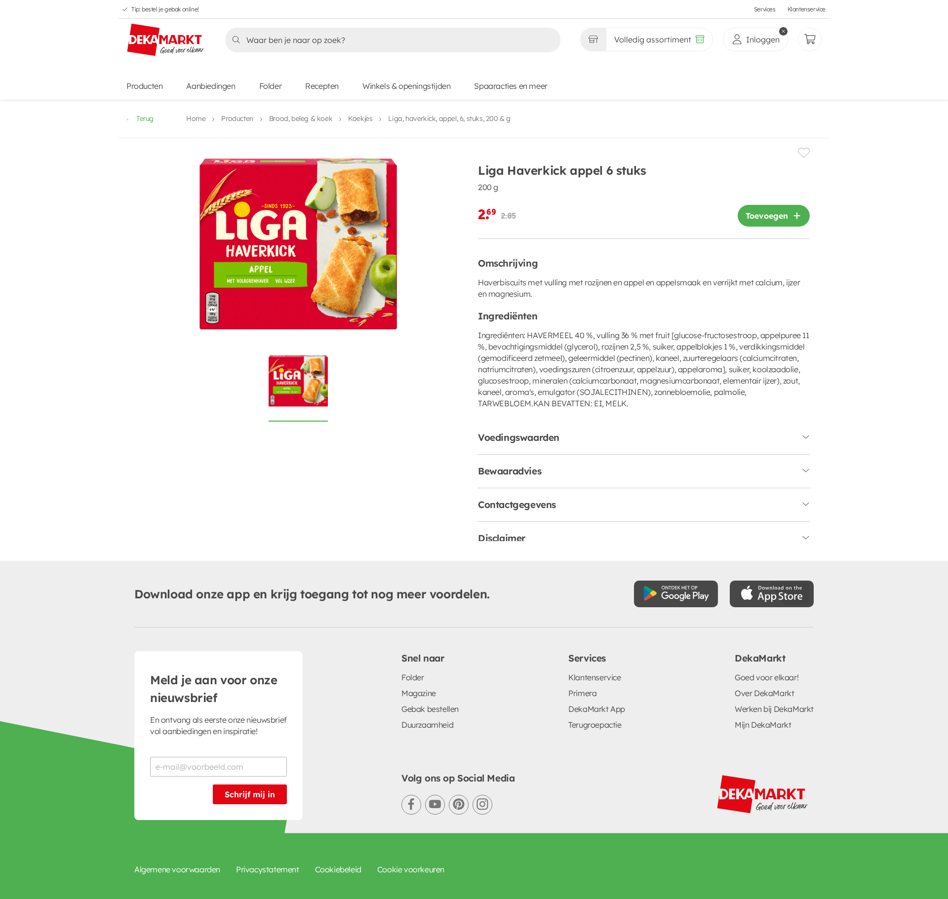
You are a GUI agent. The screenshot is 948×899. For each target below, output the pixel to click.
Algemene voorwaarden (177, 869)
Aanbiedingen (210, 86)
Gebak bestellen (430, 709)
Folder (270, 86)
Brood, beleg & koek (300, 118)
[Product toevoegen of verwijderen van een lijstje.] (804, 152)
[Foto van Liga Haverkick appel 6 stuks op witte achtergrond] (298, 387)
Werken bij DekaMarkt (774, 709)
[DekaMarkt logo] (165, 40)
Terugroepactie (594, 725)
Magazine (418, 693)
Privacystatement (267, 869)
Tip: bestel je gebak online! (165, 9)
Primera (582, 693)
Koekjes (360, 118)
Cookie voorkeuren (410, 869)
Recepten (322, 86)
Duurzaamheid (427, 725)
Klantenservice (807, 9)
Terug (145, 118)
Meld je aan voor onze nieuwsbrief (213, 688)
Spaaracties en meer (510, 86)
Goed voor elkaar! (766, 677)
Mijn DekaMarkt (763, 725)
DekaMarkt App (596, 709)
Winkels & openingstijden (406, 86)
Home (195, 118)
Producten (144, 86)
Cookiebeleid (338, 869)
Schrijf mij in (250, 794)
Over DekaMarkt (764, 693)
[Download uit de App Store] (772, 594)
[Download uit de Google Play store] (676, 594)
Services (765, 9)
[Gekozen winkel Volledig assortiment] (593, 39)
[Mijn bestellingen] (810, 39)
